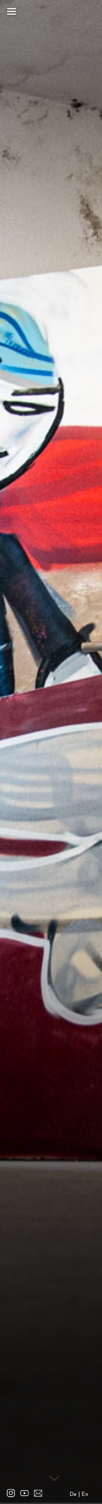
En (85, 1494)
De (73, 1494)
